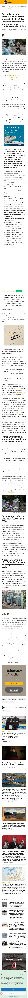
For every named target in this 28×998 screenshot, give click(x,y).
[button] (25, 972)
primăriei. (15, 412)
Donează (14, 683)
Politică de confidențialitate (13, 996)
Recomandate (4, 731)
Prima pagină (4, 6)
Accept (13, 989)
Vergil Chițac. (11, 492)
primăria (18, 392)
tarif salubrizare (21, 699)
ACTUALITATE (10, 6)
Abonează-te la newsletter (14, 690)
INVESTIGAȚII (4, 787)
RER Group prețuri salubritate (8, 291)
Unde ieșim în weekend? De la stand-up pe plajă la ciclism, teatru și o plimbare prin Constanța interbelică (17, 904)
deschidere (4, 699)
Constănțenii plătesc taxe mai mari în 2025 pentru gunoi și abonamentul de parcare (14, 77)
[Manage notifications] (1, 993)
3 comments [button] (7, 711)
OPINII (3, 761)
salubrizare (14, 699)
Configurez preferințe (13, 993)
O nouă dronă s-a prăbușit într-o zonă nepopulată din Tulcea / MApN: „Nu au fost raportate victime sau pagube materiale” (17, 935)
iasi (9, 699)
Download (19, 291)
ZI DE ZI (8, 731)
